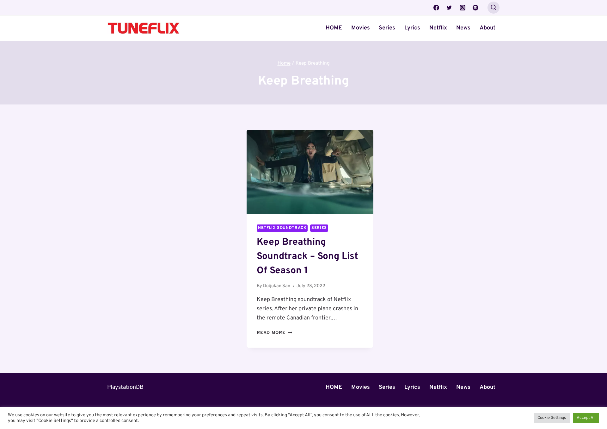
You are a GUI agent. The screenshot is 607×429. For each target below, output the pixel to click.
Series (387, 28)
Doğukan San (276, 286)
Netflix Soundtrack (282, 227)
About (487, 28)
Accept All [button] (586, 417)
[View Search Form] (493, 8)
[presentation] (310, 172)
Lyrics (412, 28)
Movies (360, 28)
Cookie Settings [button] (551, 417)
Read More (274, 333)
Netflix (438, 28)
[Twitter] (449, 7)
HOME (334, 28)
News (463, 28)
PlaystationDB (125, 387)
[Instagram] (462, 7)
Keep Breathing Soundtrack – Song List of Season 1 (307, 257)
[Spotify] (475, 7)
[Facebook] (436, 7)
